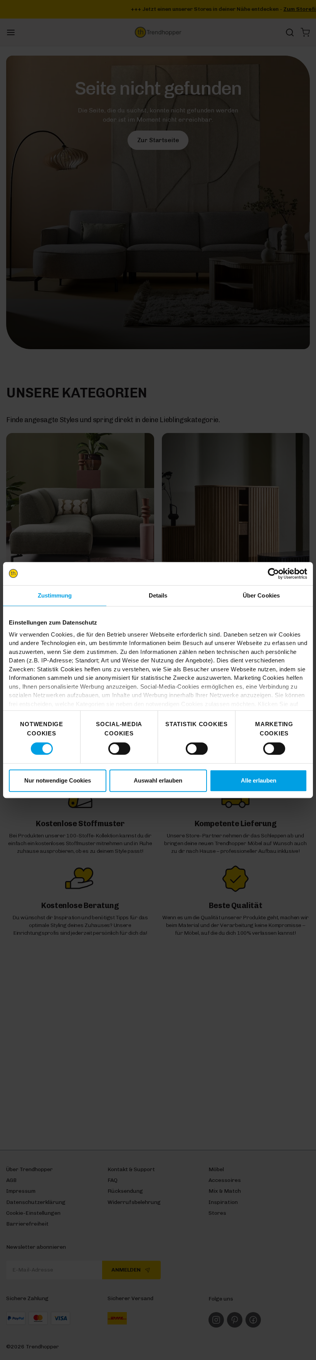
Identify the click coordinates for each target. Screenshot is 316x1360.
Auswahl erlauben (158, 780)
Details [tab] (158, 595)
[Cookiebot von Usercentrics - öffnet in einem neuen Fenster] (273, 573)
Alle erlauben (258, 780)
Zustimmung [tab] (55, 595)
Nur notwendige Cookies (57, 780)
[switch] (119, 748)
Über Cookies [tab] (261, 595)
